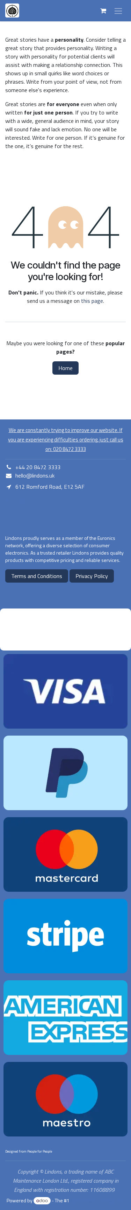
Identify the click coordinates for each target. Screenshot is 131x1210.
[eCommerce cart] (103, 11)
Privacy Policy (91, 576)
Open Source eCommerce (97, 1200)
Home (65, 368)
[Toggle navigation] (118, 11)
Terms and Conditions (36, 576)
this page (92, 301)
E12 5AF (16, 500)
